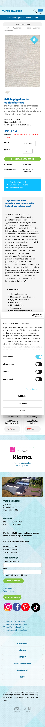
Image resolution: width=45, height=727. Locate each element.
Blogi (22, 677)
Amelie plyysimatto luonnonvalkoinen (12, 421)
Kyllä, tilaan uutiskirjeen (16, 575)
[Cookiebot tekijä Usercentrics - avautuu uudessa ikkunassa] (32, 315)
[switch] (38, 364)
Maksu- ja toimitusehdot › (22, 463)
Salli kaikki (22, 396)
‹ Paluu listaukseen (22, 24)
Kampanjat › (8, 588)
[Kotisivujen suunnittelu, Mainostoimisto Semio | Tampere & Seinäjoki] (17, 712)
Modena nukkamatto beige (32, 421)
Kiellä (22, 410)
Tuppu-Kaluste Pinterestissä (15, 630)
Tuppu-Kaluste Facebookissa (15, 627)
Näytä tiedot (31, 389)
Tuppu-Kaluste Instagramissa (15, 624)
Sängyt (22, 650)
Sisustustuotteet (22, 663)
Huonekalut (22, 643)
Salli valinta (22, 403)
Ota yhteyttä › (12, 597)
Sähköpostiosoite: (11, 561)
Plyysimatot (17, 28)
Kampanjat (22, 670)
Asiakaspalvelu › (22, 466)
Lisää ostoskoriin (24, 159)
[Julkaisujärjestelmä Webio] (27, 712)
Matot (6, 28)
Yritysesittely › (9, 591)
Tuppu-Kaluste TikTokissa (14, 621)
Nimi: (5, 568)
